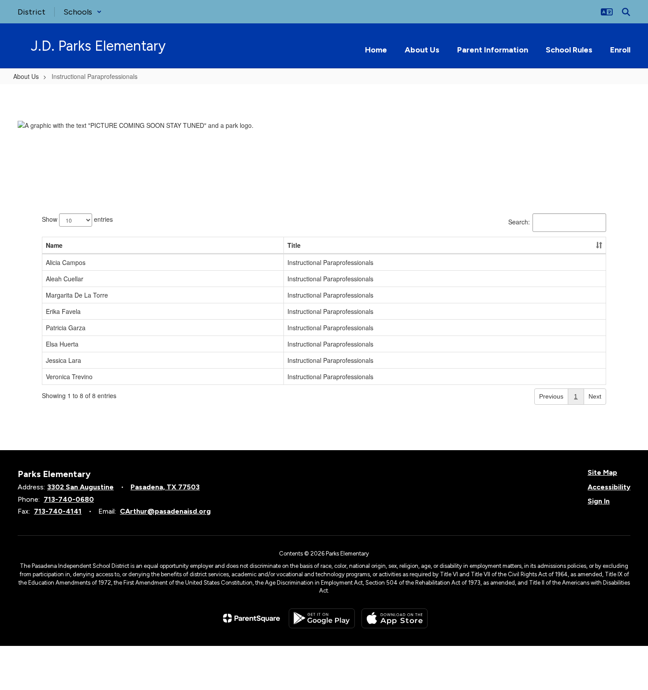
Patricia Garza (66, 327)
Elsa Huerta (62, 343)
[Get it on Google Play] (322, 618)
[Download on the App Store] (394, 618)
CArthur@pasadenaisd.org (165, 511)
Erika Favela (63, 311)
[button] (82, 12)
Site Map (602, 472)
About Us (26, 76)
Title (294, 245)
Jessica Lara (63, 360)
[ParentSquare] (251, 618)
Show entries (77, 218)
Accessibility (609, 487)
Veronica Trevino (69, 376)
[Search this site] (626, 11)
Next (594, 396)
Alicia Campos (66, 262)
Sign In (599, 501)
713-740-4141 (58, 511)
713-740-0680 (69, 499)
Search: (519, 221)
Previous (551, 396)
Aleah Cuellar (64, 278)
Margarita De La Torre (77, 295)
